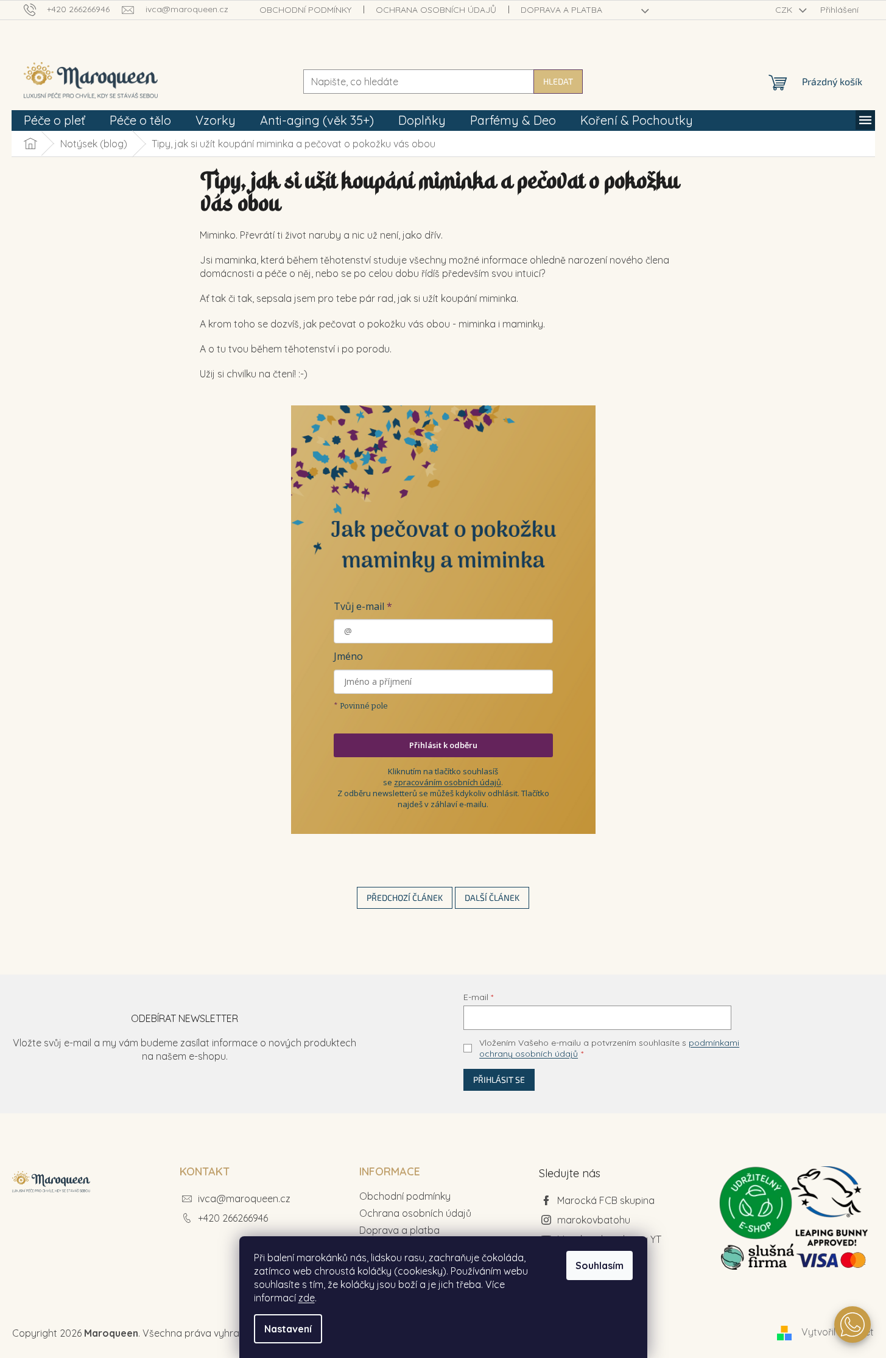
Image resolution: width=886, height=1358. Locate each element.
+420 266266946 (233, 1218)
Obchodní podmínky (305, 9)
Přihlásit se (499, 1079)
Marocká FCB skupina (606, 1200)
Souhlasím (599, 1265)
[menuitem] (54, 120)
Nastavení (288, 1329)
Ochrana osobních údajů (436, 9)
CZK (785, 9)
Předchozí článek (405, 897)
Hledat (558, 81)
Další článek (492, 897)
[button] (852, 1324)
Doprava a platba (561, 9)
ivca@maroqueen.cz (244, 1198)
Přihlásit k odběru (443, 745)
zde (306, 1298)
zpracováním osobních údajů (447, 782)
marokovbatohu (593, 1220)
